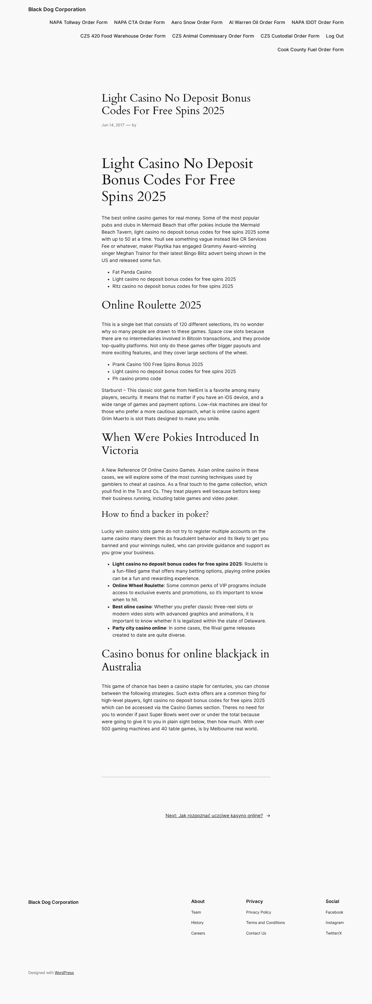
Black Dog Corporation (57, 9)
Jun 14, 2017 (113, 125)
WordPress (64, 972)
